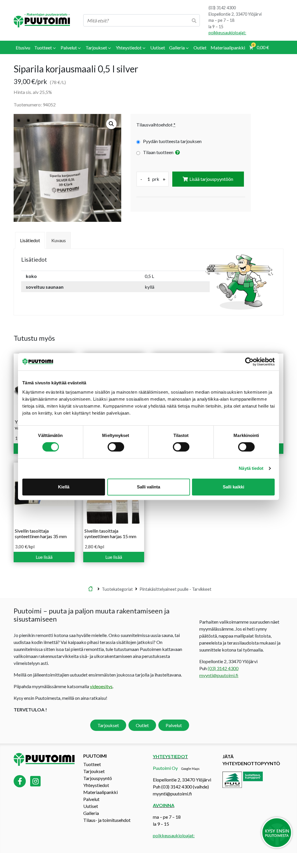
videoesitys (101, 686)
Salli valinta (148, 486)
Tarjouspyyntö (97, 778)
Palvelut (174, 725)
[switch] (116, 447)
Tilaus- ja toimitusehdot (107, 820)
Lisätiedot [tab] (30, 240)
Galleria (91, 813)
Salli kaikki (233, 486)
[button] (111, 124)
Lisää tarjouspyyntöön (211, 179)
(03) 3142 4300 (222, 7)
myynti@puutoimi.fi (218, 675)
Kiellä (63, 486)
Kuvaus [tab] (58, 240)
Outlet (142, 725)
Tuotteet (92, 764)
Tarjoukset (108, 725)
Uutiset (90, 806)
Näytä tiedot (251, 468)
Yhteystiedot (96, 785)
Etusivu (90, 589)
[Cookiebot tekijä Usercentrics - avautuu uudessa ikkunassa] (249, 361)
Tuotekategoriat (117, 588)
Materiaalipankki (100, 792)
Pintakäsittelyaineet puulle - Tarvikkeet (175, 588)
